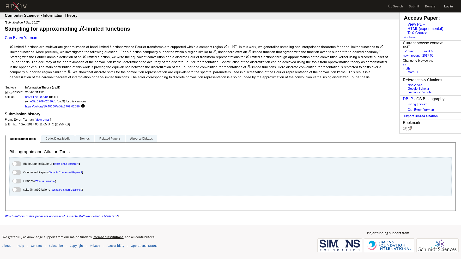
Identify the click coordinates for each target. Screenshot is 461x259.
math (406, 68)
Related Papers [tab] (110, 138)
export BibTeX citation (421, 116)
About (6, 246)
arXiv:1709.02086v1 (43, 101)
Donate (430, 6)
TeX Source (417, 33)
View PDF (416, 24)
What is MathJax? (105, 216)
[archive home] (16, 6)
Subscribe (56, 246)
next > (428, 51)
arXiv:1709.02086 (37, 96)
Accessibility (115, 246)
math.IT (412, 72)
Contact (36, 246)
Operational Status (144, 245)
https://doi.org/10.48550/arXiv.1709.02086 (52, 106)
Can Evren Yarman (21, 38)
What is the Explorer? (66, 163)
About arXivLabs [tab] (141, 138)
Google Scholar (418, 88)
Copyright (76, 246)
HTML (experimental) (425, 29)
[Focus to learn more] (82, 106)
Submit (414, 6)
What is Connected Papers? (65, 172)
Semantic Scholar (420, 92)
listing (412, 104)
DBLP (408, 99)
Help (21, 246)
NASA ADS (415, 85)
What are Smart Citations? (67, 189)
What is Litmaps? (45, 181)
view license (410, 37)
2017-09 (427, 55)
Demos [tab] (85, 138)
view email (43, 119)
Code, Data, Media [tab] (58, 138)
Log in (448, 6)
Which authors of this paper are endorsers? (35, 216)
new (405, 55)
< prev (409, 51)
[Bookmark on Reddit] (410, 129)
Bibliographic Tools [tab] (23, 139)
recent (415, 55)
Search (398, 6)
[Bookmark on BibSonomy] (405, 129)
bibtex (423, 104)
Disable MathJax (79, 216)
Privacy (95, 246)
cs (404, 65)
